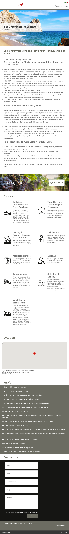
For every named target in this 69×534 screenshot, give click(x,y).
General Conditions (60, 525)
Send (32, 516)
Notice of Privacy (63, 532)
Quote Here (56, 182)
